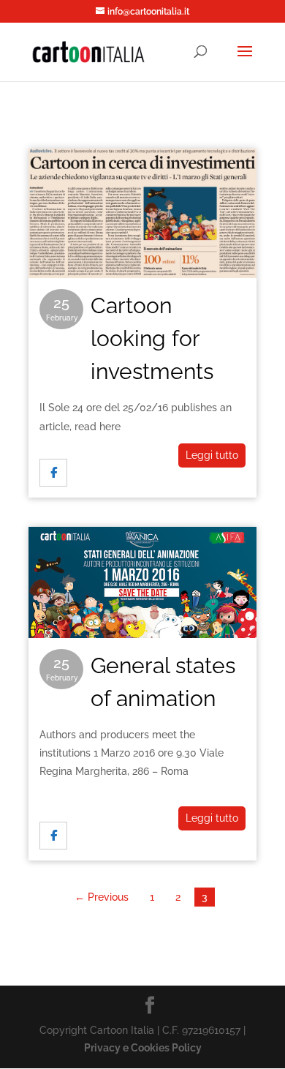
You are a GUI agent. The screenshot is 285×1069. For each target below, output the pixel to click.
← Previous (102, 897)
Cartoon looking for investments (142, 192)
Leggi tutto (212, 455)
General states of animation (142, 570)
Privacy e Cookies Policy (143, 1048)
